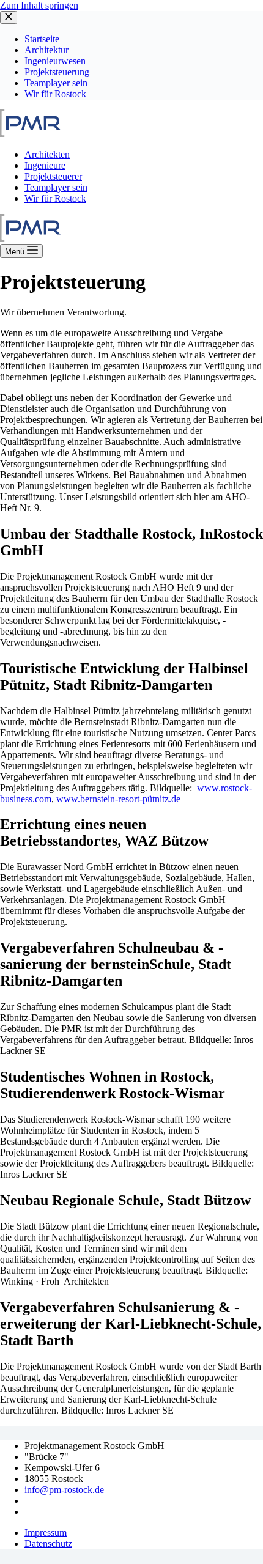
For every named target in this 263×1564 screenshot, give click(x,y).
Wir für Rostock (55, 198)
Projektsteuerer (53, 176)
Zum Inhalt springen (39, 5)
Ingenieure (44, 165)
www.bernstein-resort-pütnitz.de (118, 799)
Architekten (47, 154)
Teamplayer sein (55, 187)
